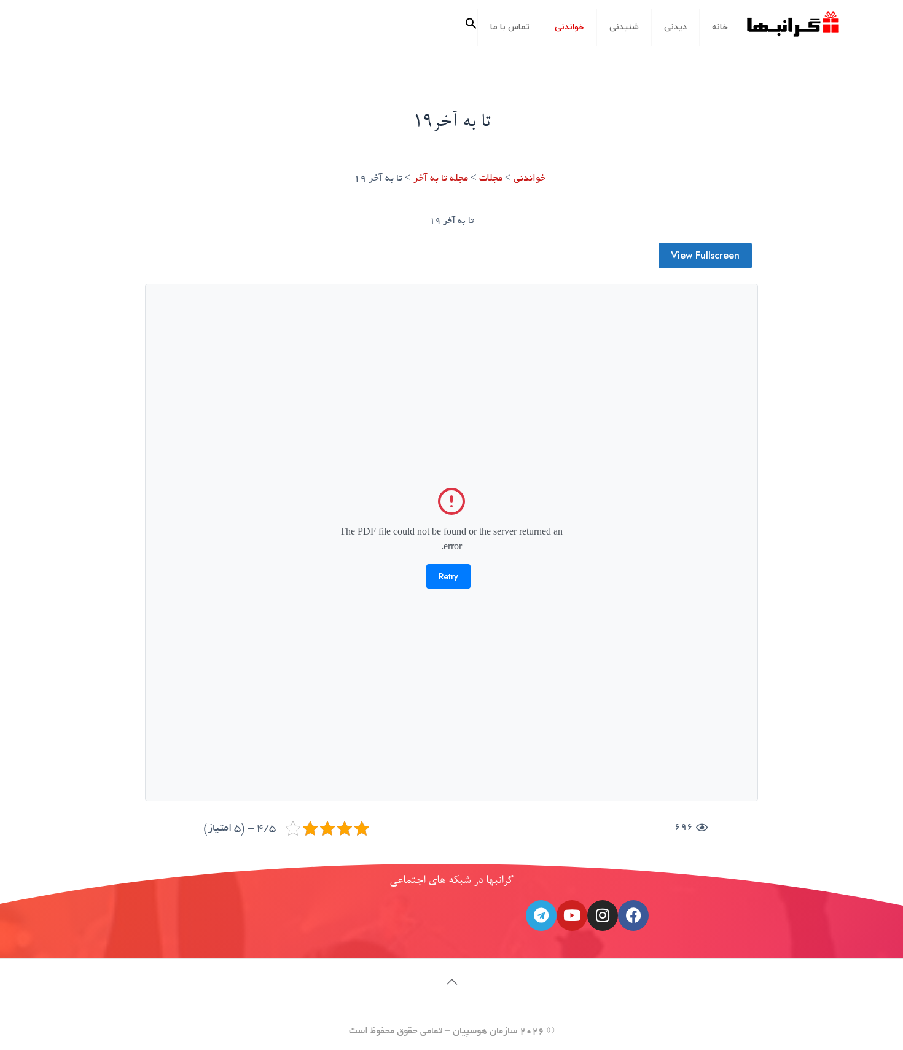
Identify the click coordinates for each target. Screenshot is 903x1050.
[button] (471, 27)
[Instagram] (602, 915)
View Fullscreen (705, 255)
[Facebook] (633, 915)
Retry (448, 576)
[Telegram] (541, 915)
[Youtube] (572, 915)
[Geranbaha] (792, 28)
